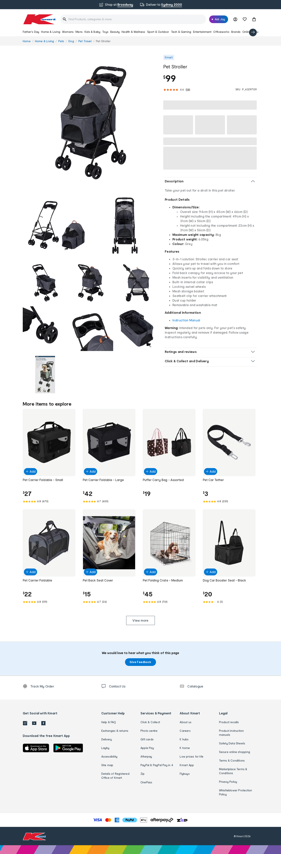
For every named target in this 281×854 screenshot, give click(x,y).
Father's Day (31, 31)
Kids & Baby (92, 31)
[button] (254, 19)
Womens (68, 31)
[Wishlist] (244, 19)
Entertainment (202, 31)
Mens (79, 31)
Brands (235, 31)
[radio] (91, 123)
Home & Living (50, 31)
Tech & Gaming (181, 31)
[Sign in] (235, 19)
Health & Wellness (133, 31)
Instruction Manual (186, 320)
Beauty (115, 31)
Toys (105, 31)
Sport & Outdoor (158, 31)
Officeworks (221, 31)
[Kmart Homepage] (39, 19)
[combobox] (133, 19)
